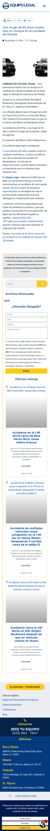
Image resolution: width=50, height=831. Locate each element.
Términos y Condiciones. (25, 366)
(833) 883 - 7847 (25, 731)
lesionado (14, 165)
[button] (44, 6)
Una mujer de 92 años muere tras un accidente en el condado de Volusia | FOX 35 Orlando (25, 237)
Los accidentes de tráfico (15, 151)
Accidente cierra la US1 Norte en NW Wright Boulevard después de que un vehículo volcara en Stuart (26, 634)
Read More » (26, 466)
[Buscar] (42, 284)
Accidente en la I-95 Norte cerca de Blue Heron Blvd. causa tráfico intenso (26, 437)
